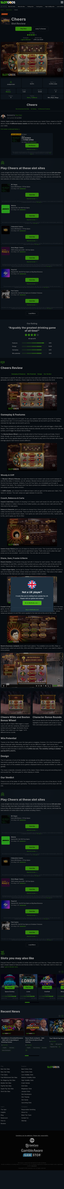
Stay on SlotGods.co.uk (32, 609)
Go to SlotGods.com (31, 603)
